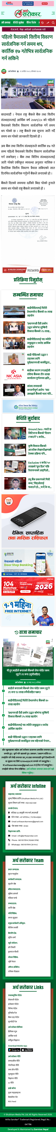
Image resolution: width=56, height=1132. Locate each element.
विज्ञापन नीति (13, 1078)
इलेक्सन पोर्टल (13, 1004)
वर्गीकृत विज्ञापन (14, 1040)
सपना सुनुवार (13, 918)
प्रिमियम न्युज (12, 1031)
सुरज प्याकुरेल (13, 874)
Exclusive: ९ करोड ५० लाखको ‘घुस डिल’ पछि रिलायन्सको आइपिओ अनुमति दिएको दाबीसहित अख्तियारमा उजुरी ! (39, 466)
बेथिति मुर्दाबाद (18, 23)
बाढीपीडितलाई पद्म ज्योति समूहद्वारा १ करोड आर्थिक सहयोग (39, 343)
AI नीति (11, 1083)
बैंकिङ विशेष (31, 23)
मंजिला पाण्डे (12, 898)
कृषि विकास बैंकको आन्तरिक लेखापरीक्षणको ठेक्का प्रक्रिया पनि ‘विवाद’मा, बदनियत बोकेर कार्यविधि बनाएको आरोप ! (39, 450)
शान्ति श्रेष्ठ (11, 908)
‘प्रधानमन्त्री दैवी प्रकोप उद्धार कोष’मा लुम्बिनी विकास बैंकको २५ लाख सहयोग (38, 327)
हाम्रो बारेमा (12, 1088)
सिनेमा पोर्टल (12, 1008)
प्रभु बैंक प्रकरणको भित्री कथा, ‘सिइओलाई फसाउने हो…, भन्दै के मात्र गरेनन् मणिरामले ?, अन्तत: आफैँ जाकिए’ (39, 483)
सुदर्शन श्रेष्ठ (12, 884)
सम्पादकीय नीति (14, 1061)
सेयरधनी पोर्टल (13, 1000)
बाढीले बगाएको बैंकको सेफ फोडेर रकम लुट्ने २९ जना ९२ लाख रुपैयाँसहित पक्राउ (29, 690)
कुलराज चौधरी (13, 952)
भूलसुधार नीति (13, 1074)
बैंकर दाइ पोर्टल (13, 1017)
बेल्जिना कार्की (13, 927)
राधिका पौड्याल (13, 971)
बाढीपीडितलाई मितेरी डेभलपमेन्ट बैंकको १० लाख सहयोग (39, 312)
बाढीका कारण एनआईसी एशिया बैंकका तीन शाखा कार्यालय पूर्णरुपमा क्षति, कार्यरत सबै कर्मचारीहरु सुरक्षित (38, 374)
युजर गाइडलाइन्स (14, 1092)
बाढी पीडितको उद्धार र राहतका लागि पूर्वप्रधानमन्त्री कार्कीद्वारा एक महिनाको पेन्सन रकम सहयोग (39, 358)
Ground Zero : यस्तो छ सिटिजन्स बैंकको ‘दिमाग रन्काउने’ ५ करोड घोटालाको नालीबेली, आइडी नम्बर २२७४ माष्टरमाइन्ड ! (39, 433)
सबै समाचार (5, 23)
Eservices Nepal (41, 1129)
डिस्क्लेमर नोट (13, 1097)
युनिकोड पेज (12, 1013)
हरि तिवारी (11, 947)
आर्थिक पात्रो (12, 1036)
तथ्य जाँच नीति (13, 1069)
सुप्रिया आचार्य (13, 893)
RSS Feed (12, 1101)
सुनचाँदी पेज (12, 1021)
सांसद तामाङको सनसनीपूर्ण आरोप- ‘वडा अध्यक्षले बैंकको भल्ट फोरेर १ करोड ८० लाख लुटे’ (39, 390)
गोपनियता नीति (13, 1065)
